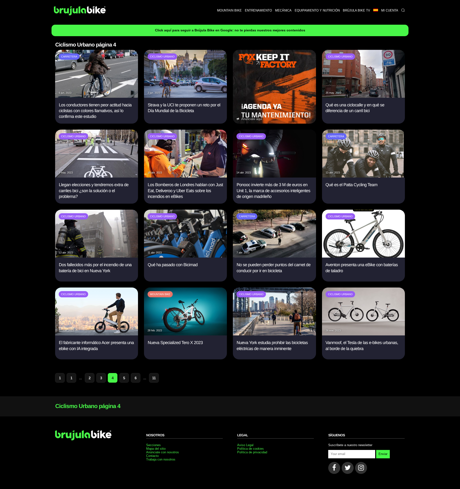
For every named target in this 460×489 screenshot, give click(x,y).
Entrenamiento (258, 10)
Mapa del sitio (156, 448)
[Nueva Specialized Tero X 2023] (185, 334)
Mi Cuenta (389, 10)
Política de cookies (250, 448)
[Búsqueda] (403, 10)
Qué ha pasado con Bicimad (172, 264)
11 (154, 378)
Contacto (152, 456)
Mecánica (283, 10)
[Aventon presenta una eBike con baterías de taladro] (363, 256)
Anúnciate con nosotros (162, 452)
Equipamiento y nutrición (317, 10)
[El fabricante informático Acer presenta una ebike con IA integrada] (96, 334)
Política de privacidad (252, 452)
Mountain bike (229, 10)
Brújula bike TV (356, 10)
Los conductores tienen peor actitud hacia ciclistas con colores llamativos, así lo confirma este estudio (95, 111)
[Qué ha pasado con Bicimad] (185, 256)
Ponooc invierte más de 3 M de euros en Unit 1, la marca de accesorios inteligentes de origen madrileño (273, 190)
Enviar (383, 454)
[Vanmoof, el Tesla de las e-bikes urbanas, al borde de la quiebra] (363, 334)
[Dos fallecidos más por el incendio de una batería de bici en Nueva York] (96, 256)
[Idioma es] (376, 10)
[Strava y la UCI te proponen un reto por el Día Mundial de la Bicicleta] (185, 96)
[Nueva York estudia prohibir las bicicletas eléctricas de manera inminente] (274, 334)
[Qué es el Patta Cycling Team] (363, 176)
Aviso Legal (245, 445)
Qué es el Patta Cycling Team (352, 184)
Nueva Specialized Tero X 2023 (175, 342)
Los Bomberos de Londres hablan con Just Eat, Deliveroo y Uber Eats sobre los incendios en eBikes (185, 190)
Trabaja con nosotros (160, 459)
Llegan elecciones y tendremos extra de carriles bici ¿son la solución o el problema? (93, 190)
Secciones (153, 445)
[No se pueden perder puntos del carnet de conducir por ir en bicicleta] (274, 256)
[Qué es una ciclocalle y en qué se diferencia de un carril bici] (363, 96)
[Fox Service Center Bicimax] (274, 87)
